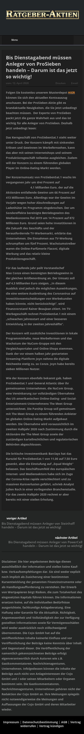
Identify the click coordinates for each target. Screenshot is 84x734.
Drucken (60, 83)
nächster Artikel (66, 537)
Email (74, 83)
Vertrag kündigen (51, 726)
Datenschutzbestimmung (40, 722)
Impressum (11, 722)
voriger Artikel (17, 518)
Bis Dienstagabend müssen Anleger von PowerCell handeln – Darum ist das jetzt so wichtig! (45, 544)
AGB (64, 722)
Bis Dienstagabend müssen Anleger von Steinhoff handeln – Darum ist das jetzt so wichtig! (38, 525)
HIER (71, 92)
